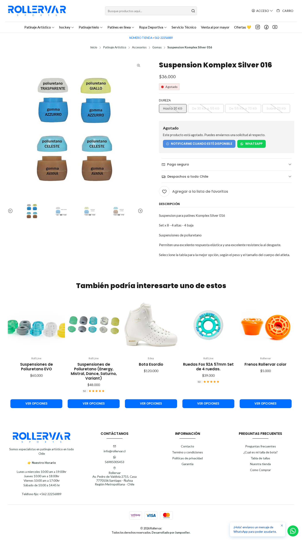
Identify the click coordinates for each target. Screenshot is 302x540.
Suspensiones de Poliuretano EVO (36, 367)
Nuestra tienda (260, 464)
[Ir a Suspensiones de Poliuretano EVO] (36, 325)
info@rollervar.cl (115, 451)
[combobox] (151, 10)
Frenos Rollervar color (266, 364)
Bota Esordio (151, 364)
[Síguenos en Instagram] (257, 27)
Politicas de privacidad (187, 458)
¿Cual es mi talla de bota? (260, 452)
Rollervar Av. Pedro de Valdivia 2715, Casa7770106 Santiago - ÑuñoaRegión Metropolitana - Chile (114, 478)
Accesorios (139, 47)
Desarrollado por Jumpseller (171, 532)
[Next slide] (139, 211)
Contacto (187, 446)
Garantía (187, 464)
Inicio (93, 47)
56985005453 (114, 462)
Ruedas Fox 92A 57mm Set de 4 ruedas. (208, 367)
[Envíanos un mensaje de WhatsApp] (292, 530)
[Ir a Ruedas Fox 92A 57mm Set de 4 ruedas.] (208, 325)
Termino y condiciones (187, 452)
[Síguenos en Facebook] (266, 27)
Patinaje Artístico (114, 47)
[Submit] (193, 10)
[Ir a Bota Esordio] (151, 325)
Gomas (157, 47)
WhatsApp (253, 144)
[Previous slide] (11, 211)
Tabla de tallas (260, 458)
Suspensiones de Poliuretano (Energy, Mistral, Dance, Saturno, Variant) (94, 371)
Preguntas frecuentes (260, 446)
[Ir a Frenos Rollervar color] (265, 325)
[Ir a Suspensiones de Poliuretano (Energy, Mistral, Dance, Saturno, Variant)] (93, 325)
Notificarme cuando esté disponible (201, 144)
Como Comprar (260, 470)
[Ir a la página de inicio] (37, 10)
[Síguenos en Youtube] (275, 27)
